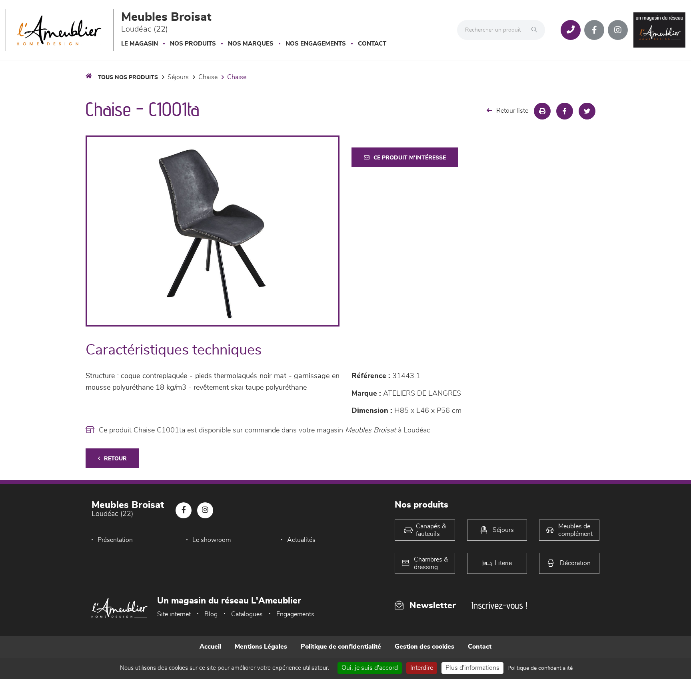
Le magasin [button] (139, 44)
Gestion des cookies (424, 646)
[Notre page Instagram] (618, 30)
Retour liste (512, 111)
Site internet (174, 614)
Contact (372, 44)
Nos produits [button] (193, 44)
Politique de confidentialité (341, 646)
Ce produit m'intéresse (409, 158)
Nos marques (251, 44)
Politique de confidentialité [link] (540, 668)
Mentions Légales (261, 646)
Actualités (301, 540)
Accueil (210, 646)
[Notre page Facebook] (594, 30)
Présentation (115, 540)
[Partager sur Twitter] (587, 111)
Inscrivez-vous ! (499, 605)
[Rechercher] (536, 30)
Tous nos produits (128, 77)
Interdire (421, 668)
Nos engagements (316, 44)
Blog (211, 614)
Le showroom (211, 540)
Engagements (295, 614)
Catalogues (247, 614)
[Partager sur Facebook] (564, 111)
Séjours (178, 77)
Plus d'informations (472, 668)
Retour (115, 459)
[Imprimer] (542, 111)
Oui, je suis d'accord (370, 668)
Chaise (208, 77)
